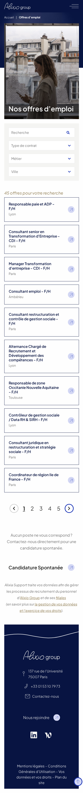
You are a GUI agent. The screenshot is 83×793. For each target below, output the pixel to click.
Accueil (9, 17)
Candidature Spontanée (36, 567)
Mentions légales (30, 766)
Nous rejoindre (36, 717)
